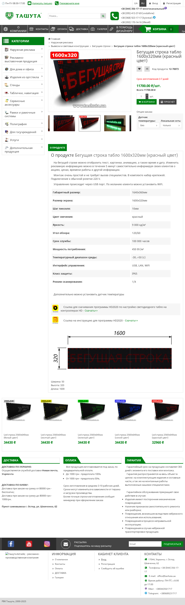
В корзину (148, 101)
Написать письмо (42, 3)
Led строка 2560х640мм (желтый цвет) (53, 436)
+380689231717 (168, 593)
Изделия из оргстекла (24, 77)
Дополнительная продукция (19, 149)
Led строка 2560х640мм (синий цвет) (127, 436)
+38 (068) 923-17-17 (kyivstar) (136, 17)
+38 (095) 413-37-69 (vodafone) (137, 13)
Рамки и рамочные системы (20, 114)
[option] (89, 81)
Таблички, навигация (23, 93)
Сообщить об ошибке (112, 568)
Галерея (59, 577)
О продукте (57, 147)
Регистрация (108, 563)
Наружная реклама (22, 49)
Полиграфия (18, 124)
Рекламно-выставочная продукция (21, 59)
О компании (61, 559)
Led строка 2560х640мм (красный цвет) (164, 436)
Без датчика (143, 126)
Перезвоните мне (69, 3)
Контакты (60, 563)
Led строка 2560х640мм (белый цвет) (16, 436)
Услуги (14, 140)
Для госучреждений (22, 132)
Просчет (169, 101)
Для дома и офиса (21, 69)
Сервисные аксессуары (15, 102)
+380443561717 (164, 588)
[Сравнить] (147, 69)
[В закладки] (139, 69)
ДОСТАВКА (60, 572)
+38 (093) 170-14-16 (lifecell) (135, 22)
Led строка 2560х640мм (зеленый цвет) (90, 436)
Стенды (14, 85)
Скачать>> (91, 310)
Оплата (59, 568)
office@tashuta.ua (166, 576)
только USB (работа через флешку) (168, 126)
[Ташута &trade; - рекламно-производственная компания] (23, 16)
